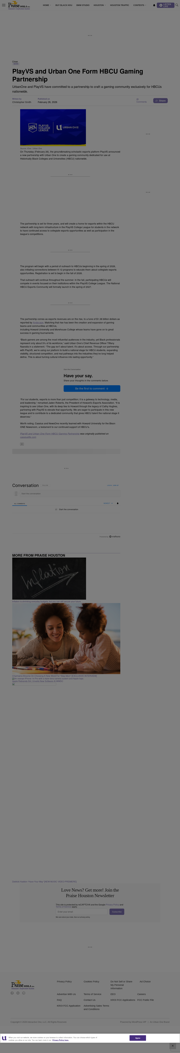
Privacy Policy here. (60, 1040)
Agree (137, 1038)
